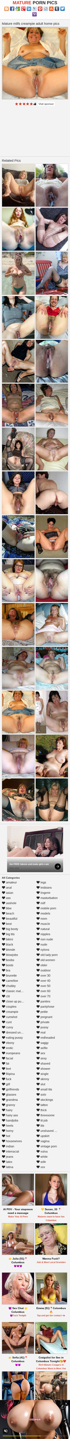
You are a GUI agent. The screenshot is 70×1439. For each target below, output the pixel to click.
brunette (11, 975)
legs (43, 882)
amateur (11, 882)
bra (7, 970)
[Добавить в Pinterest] (40, 8)
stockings (46, 1099)
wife (43, 1161)
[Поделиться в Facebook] (12, 8)
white (44, 1156)
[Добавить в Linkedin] (29, 8)
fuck (8, 1079)
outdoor (45, 970)
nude (43, 944)
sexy (43, 1058)
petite (44, 1011)
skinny (44, 1079)
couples (10, 1006)
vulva (44, 1151)
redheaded (47, 1037)
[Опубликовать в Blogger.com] (6, 8)
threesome (47, 1115)
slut (42, 1084)
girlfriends (12, 1089)
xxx (42, 1167)
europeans (12, 1053)
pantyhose (47, 1006)
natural (45, 929)
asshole (10, 903)
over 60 (45, 991)
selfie (44, 1048)
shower (45, 1068)
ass (8, 898)
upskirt (44, 1136)
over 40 (45, 980)
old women (47, 960)
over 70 (45, 996)
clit (7, 996)
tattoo (44, 1105)
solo (43, 1094)
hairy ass (11, 1115)
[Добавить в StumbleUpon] (51, 8)
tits (42, 1125)
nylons (44, 949)
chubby (10, 985)
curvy (9, 1027)
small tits (46, 1089)
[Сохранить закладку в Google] (17, 8)
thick (43, 1110)
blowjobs (11, 954)
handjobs (11, 1120)
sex (42, 1053)
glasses (10, 1094)
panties (45, 1001)
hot (7, 1136)
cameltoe (11, 980)
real (43, 1032)
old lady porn (49, 954)
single (44, 1073)
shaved (45, 1063)
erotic (9, 1048)
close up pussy (15, 1001)
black (9, 944)
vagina (44, 1141)
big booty (11, 929)
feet (8, 1068)
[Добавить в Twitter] (62, 8)
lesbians (46, 887)
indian (9, 1146)
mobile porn (48, 908)
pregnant (46, 1017)
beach (9, 913)
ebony (9, 1042)
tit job (44, 1120)
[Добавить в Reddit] (45, 8)
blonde (10, 949)
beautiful (11, 918)
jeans (9, 1156)
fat (7, 1063)
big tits (10, 934)
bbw (8, 908)
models (45, 913)
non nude (46, 939)
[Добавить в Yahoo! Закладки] (34, 14)
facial (9, 1058)
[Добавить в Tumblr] (57, 8)
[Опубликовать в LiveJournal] (34, 8)
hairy (9, 1110)
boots (9, 965)
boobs (9, 960)
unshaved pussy (51, 1130)
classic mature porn (18, 991)
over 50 (45, 985)
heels (9, 1125)
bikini (9, 939)
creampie (11, 1011)
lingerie (45, 892)
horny (9, 1130)
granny (10, 1105)
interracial (12, 1151)
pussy (44, 1027)
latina (9, 1167)
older (43, 965)
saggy (44, 1042)
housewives (13, 1141)
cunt (8, 1022)
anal (8, 887)
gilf (7, 1084)
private (44, 1022)
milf (42, 903)
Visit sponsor (46, 103)
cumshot (11, 1017)
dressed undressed (18, 1032)
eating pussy (14, 1037)
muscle (45, 923)
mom (43, 918)
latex (8, 1161)
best (8, 923)
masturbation (49, 898)
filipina (10, 1073)
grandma (11, 1099)
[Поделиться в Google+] (23, 8)
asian (9, 892)
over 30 (45, 975)
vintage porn (48, 1146)
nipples (45, 934)
